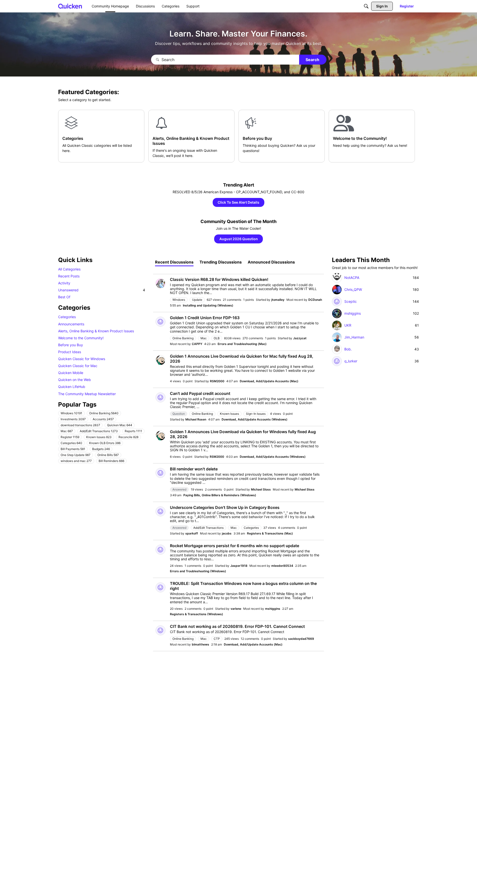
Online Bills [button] (108, 454)
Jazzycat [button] (300, 338)
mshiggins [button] (272, 608)
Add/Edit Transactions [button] (99, 431)
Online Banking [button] (104, 413)
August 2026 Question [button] (238, 239)
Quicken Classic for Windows (81, 359)
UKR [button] (347, 325)
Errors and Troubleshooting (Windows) (198, 571)
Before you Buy (70, 345)
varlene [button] (236, 608)
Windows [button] (71, 413)
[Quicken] (70, 6)
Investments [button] (73, 419)
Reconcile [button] (128, 437)
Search (312, 59)
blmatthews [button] (200, 644)
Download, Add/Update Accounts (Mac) (269, 381)
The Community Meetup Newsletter (87, 393)
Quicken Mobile (70, 373)
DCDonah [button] (315, 300)
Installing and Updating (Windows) (208, 305)
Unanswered (101, 290)
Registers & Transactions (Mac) (270, 533)
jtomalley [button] (277, 300)
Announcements (71, 324)
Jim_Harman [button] (354, 337)
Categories (67, 317)
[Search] (366, 6)
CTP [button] (217, 639)
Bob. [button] (348, 349)
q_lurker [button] (350, 361)
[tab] (174, 262)
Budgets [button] (101, 449)
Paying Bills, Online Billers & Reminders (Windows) (219, 495)
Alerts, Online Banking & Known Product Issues (96, 331)
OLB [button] (217, 338)
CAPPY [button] (197, 344)
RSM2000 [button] (217, 381)
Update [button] (197, 300)
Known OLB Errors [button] (104, 443)
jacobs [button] (227, 533)
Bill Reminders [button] (111, 460)
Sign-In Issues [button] (256, 414)
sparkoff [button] (191, 533)
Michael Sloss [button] (261, 489)
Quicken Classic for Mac (77, 366)
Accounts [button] (103, 419)
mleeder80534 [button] (282, 566)
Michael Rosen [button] (195, 419)
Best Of (64, 297)
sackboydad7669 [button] (301, 639)
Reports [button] (133, 431)
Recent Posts (69, 276)
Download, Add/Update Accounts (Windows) (254, 419)
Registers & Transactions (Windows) (196, 614)
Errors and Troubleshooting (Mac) (242, 344)
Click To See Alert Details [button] (238, 202)
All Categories (69, 269)
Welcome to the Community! (81, 338)
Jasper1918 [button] (238, 566)
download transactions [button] (80, 425)
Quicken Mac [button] (119, 425)
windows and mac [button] (76, 460)
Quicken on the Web (74, 380)
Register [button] (70, 437)
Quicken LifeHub (71, 386)
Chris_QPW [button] (353, 289)
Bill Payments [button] (73, 449)
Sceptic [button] (350, 301)
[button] (160, 283)
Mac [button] (67, 431)
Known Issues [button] (99, 437)
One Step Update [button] (75, 454)
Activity (64, 283)
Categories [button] (71, 443)
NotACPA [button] (351, 277)
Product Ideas (69, 352)
